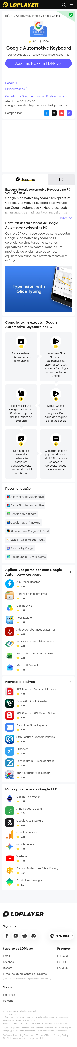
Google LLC (12, 83)
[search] (63, 4)
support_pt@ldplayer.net (58, 1030)
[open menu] (72, 4)
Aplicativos (23, 16)
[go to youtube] (15, 936)
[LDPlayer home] (20, 4)
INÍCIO (9, 16)
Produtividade (41, 16)
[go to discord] (33, 936)
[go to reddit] (24, 936)
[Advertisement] (38, 146)
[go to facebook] (6, 936)
